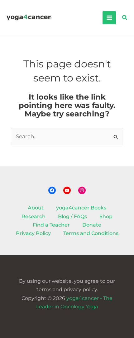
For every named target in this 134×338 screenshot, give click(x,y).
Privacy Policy (33, 233)
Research (33, 216)
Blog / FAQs (72, 216)
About (36, 208)
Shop (105, 216)
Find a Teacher (51, 225)
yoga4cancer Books (81, 208)
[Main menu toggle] (109, 17)
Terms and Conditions (90, 233)
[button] (125, 18)
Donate (91, 225)
